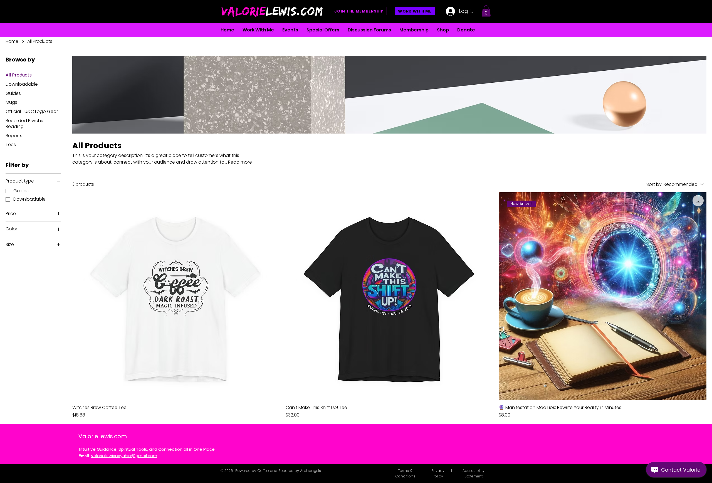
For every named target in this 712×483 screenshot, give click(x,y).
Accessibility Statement (473, 473)
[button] (486, 11)
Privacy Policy (437, 473)
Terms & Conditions (405, 473)
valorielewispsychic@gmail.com (124, 456)
